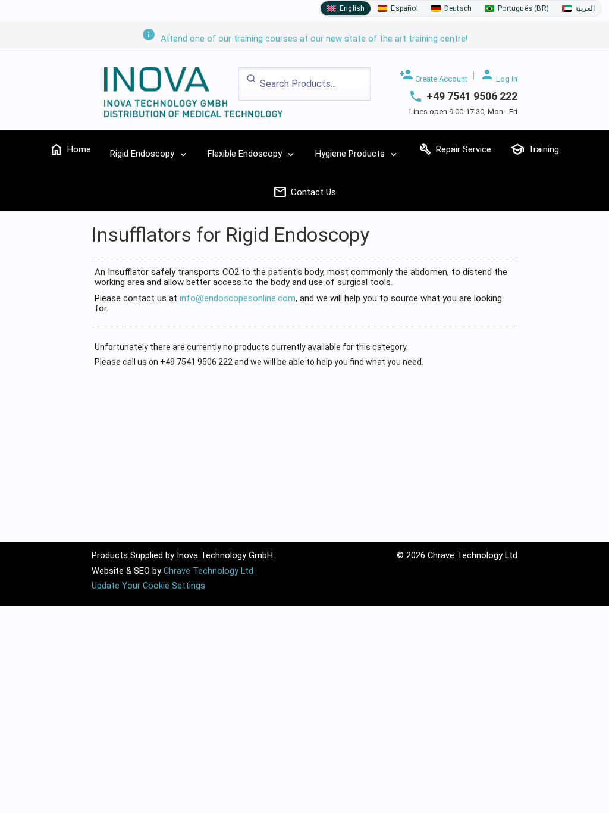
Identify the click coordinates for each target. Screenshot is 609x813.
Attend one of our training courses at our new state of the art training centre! (304, 39)
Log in (498, 75)
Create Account (433, 75)
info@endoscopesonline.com (238, 298)
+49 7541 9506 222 (471, 96)
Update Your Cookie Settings (148, 586)
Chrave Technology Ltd (208, 571)
